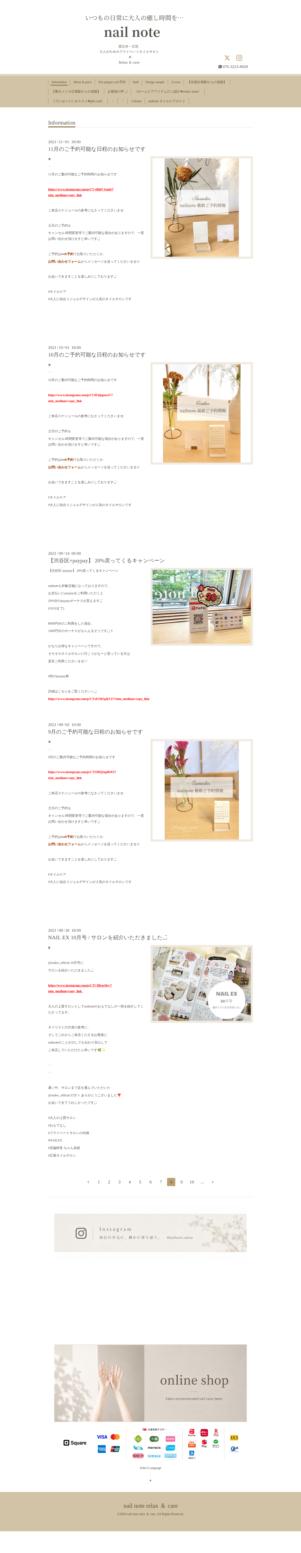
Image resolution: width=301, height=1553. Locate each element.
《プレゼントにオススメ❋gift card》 (78, 101)
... (202, 1181)
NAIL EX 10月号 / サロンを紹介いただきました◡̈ (107, 937)
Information (59, 82)
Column (136, 101)
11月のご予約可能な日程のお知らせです (97, 149)
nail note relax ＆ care (150, 1505)
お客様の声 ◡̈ (118, 91)
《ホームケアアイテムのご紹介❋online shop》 (167, 91)
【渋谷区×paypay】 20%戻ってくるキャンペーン (106, 561)
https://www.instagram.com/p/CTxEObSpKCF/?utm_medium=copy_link (98, 699)
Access (175, 82)
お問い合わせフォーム (64, 261)
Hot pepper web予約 (112, 82)
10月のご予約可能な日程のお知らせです (97, 355)
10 (192, 1181)
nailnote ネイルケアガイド (167, 101)
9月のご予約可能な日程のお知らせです (95, 732)
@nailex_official (59, 1095)
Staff (135, 82)
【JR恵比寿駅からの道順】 (207, 82)
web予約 (67, 254)
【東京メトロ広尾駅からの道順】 (76, 91)
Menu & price (83, 82)
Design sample (154, 82)
